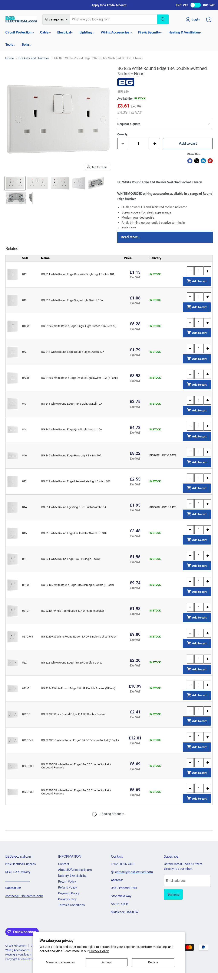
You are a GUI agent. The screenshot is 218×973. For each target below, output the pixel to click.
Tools (9, 44)
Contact (63, 864)
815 (24, 533)
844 (24, 429)
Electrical (64, 32)
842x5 (25, 377)
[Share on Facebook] (189, 160)
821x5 (25, 585)
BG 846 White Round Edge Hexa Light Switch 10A (71, 455)
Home (9, 58)
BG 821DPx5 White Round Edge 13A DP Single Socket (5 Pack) (79, 636)
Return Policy (67, 881)
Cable (44, 32)
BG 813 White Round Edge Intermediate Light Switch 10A (76, 481)
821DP (26, 610)
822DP (26, 714)
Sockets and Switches (34, 58)
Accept (107, 962)
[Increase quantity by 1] (154, 143)
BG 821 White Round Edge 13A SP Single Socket (70, 559)
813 (24, 481)
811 (24, 274)
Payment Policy (68, 893)
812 (24, 300)
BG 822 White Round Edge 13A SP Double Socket (71, 662)
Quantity (122, 134)
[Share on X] (196, 160)
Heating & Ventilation (184, 32)
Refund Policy (67, 887)
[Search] (163, 19)
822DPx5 (27, 740)
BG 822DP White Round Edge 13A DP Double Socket (73, 714)
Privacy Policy (67, 899)
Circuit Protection (18, 32)
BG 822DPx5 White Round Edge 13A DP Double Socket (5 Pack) (80, 740)
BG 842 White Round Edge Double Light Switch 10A (72, 351)
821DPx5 (27, 636)
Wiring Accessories (115, 32)
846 (24, 455)
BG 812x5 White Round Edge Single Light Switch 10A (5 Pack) (78, 326)
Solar (26, 44)
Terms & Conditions (71, 905)
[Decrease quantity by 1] (190, 270)
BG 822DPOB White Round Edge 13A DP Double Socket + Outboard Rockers (76, 766)
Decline (153, 962)
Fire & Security (149, 32)
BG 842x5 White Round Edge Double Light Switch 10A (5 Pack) (79, 377)
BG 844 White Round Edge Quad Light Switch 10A (71, 429)
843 (24, 403)
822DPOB (28, 766)
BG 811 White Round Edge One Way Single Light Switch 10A (78, 274)
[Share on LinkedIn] (203, 160)
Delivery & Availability (72, 875)
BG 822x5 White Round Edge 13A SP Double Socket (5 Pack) (78, 688)
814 (24, 507)
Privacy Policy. (99, 951)
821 (24, 559)
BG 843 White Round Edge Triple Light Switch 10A (71, 403)
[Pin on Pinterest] (210, 160)
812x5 (25, 326)
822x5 (25, 688)
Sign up (173, 894)
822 (24, 662)
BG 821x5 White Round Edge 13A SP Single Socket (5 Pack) (77, 585)
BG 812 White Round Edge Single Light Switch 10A (72, 300)
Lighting (85, 32)
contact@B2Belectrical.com (24, 896)
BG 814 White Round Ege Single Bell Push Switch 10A (73, 507)
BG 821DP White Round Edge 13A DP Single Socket (72, 610)
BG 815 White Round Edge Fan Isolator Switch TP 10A (74, 533)
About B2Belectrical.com (75, 869)
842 (24, 351)
